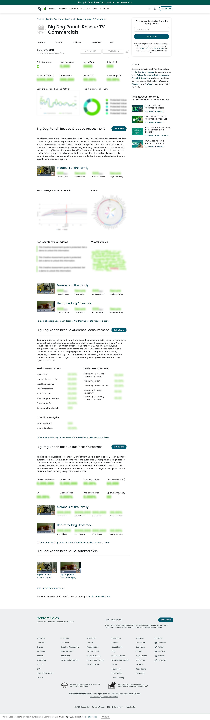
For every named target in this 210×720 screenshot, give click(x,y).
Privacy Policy (144, 48)
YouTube (148, 84)
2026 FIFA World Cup (95, 660)
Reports (114, 642)
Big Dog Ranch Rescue (144, 72)
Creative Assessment (70, 647)
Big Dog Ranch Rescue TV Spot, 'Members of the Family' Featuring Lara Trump (45, 576)
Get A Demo (166, 8)
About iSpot (141, 642)
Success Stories (118, 656)
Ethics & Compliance (115, 707)
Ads (111, 42)
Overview (41, 42)
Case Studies (116, 647)
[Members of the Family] (46, 170)
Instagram (162, 660)
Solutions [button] (53, 8)
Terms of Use (158, 48)
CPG (39, 669)
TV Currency (116, 673)
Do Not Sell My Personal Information (104, 697)
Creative (58, 42)
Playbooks (115, 669)
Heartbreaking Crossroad (74, 303)
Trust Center (130, 707)
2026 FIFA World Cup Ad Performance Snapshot (155, 117)
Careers (139, 651)
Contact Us (140, 660)
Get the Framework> (122, 2)
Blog (113, 651)
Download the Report (154, 111)
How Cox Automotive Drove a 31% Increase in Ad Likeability (157, 129)
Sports (39, 664)
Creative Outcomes (119, 660)
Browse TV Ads (93, 651)
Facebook (136, 84)
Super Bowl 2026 (94, 656)
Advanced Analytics (69, 660)
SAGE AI (40, 677)
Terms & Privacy (98, 707)
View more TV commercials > (51, 588)
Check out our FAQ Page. (99, 596)
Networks (41, 651)
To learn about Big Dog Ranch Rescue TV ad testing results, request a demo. (73, 321)
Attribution (65, 656)
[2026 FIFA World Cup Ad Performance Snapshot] (137, 119)
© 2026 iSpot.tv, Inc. (82, 707)
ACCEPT (105, 717)
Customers (140, 647)
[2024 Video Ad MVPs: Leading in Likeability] (137, 144)
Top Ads (90, 642)
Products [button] (63, 8)
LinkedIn (161, 656)
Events (114, 664)
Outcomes (96, 42)
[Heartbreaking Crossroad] (46, 306)
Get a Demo (119, 128)
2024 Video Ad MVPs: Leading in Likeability (154, 142)
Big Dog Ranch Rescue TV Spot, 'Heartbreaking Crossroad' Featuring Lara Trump (70, 576)
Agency (40, 656)
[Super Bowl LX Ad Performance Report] (137, 108)
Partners (139, 664)
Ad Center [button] (74, 8)
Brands (40, 647)
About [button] (95, 8)
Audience (77, 42)
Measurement (67, 651)
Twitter (161, 647)
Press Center (141, 656)
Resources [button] (85, 8)
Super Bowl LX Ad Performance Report (154, 106)
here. (139, 694)
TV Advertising (117, 677)
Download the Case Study (157, 135)
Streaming (41, 660)
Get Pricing (140, 673)
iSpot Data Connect (45, 673)
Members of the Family (72, 168)
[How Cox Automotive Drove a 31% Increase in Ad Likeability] (137, 131)
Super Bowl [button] (104, 8)
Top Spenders (93, 647)
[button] (104, 51)
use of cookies (91, 717)
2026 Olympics (93, 664)
